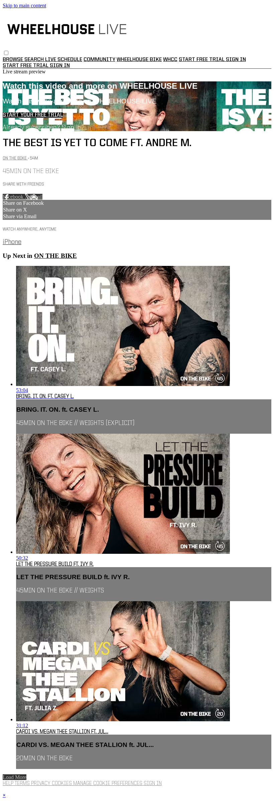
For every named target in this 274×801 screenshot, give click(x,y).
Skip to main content (24, 5)
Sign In (60, 65)
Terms (23, 783)
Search (34, 59)
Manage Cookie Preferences (108, 783)
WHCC (170, 59)
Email (36, 196)
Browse (13, 59)
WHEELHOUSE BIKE (139, 59)
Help (9, 783)
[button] (6, 53)
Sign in (236, 59)
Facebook (14, 196)
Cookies (62, 783)
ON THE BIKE (15, 158)
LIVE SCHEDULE (63, 59)
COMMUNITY (99, 59)
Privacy (41, 783)
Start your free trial (33, 115)
